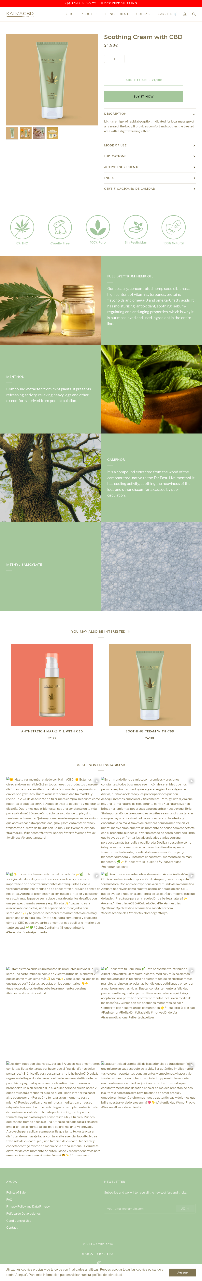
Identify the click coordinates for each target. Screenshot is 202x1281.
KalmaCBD (96, 1244)
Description (115, 113)
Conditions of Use (18, 1221)
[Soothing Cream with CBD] (150, 685)
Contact (12, 1227)
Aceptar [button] (182, 1272)
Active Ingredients (121, 167)
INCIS (109, 178)
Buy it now (144, 96)
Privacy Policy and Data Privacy (28, 1206)
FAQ (9, 1199)
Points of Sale (16, 1192)
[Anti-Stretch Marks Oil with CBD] (52, 685)
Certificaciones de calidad (129, 188)
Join (185, 1208)
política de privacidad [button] (107, 1274)
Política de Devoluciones (23, 1213)
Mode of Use (115, 145)
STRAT (110, 1254)
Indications (115, 156)
